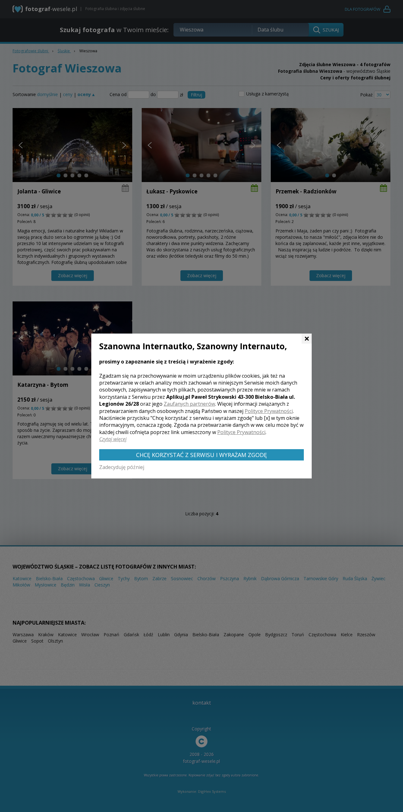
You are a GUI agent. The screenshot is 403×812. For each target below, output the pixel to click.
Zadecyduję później (121, 467)
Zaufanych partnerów (189, 403)
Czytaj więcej (113, 439)
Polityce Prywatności (269, 411)
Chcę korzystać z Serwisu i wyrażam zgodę (201, 455)
